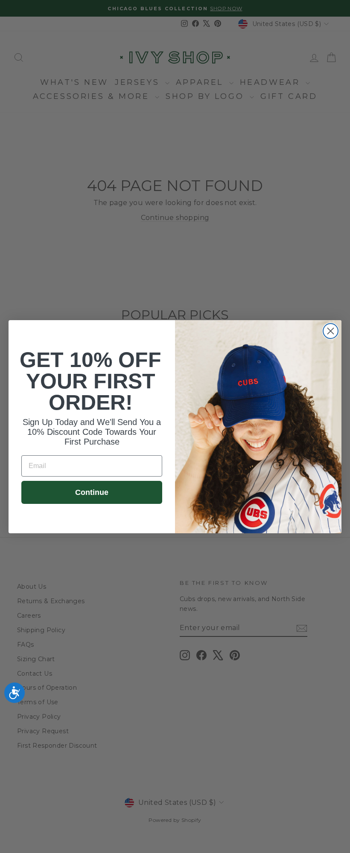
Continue (91, 492)
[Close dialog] (330, 331)
